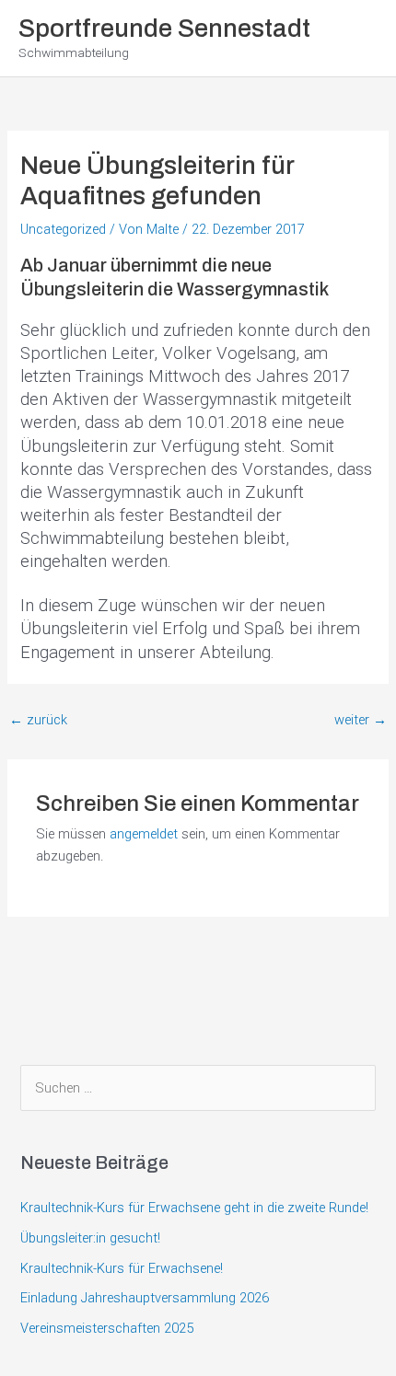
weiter (360, 719)
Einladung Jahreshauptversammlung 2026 (144, 1297)
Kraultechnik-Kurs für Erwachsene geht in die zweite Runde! (194, 1207)
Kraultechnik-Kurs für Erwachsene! (121, 1268)
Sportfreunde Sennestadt (164, 28)
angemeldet (144, 834)
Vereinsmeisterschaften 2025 (106, 1328)
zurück (38, 719)
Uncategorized (63, 229)
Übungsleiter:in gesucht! (90, 1238)
